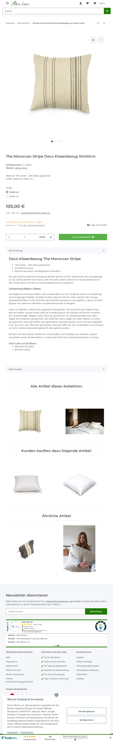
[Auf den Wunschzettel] (101, 40)
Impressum (11, 661)
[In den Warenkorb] (8, 32)
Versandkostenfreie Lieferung (35, 213)
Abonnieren (96, 611)
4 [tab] (61, 141)
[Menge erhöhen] (51, 237)
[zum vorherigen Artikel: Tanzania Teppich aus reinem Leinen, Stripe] (98, 23)
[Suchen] (107, 11)
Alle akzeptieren (86, 711)
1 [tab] (52, 141)
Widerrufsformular (15, 674)
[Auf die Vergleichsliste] (93, 40)
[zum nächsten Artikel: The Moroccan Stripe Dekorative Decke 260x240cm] (104, 23)
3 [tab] (58, 141)
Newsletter (82, 674)
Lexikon (80, 657)
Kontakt (80, 678)
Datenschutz (12, 665)
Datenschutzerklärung (57, 601)
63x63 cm (14, 196)
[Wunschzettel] (87, 3)
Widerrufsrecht (13, 670)
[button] (80, 3)
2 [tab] (55, 141)
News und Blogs (84, 661)
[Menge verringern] (9, 237)
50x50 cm (14, 192)
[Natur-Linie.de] (20, 3)
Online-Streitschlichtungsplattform (19, 680)
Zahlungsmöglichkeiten (88, 665)
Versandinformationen (88, 670)
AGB (8, 657)
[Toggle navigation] (7, 2)
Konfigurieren (86, 720)
